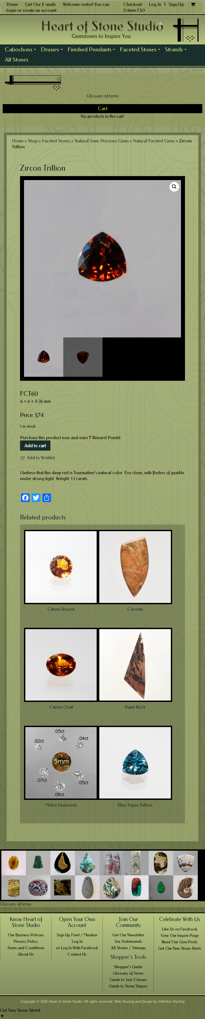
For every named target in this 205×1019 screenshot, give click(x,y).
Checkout (132, 4)
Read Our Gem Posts (179, 942)
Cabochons (21, 50)
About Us (26, 954)
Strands (177, 50)
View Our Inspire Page (180, 935)
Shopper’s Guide (128, 966)
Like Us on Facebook (179, 929)
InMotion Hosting (171, 1001)
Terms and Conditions (25, 947)
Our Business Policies (26, 935)
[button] (37, 458)
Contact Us (77, 954)
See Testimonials (128, 941)
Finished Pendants (92, 50)
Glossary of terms (102, 95)
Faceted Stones (141, 50)
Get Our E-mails (40, 4)
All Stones (16, 59)
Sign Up (176, 4)
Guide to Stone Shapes (128, 986)
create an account (39, 10)
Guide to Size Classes (128, 979)
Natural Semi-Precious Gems (101, 140)
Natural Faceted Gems (154, 140)
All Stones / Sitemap (128, 947)
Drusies (53, 50)
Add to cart (35, 445)
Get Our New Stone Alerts (179, 948)
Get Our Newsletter (128, 935)
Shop (33, 140)
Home (12, 4)
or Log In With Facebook (77, 947)
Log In (155, 4)
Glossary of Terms (128, 973)
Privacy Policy (26, 941)
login (11, 10)
